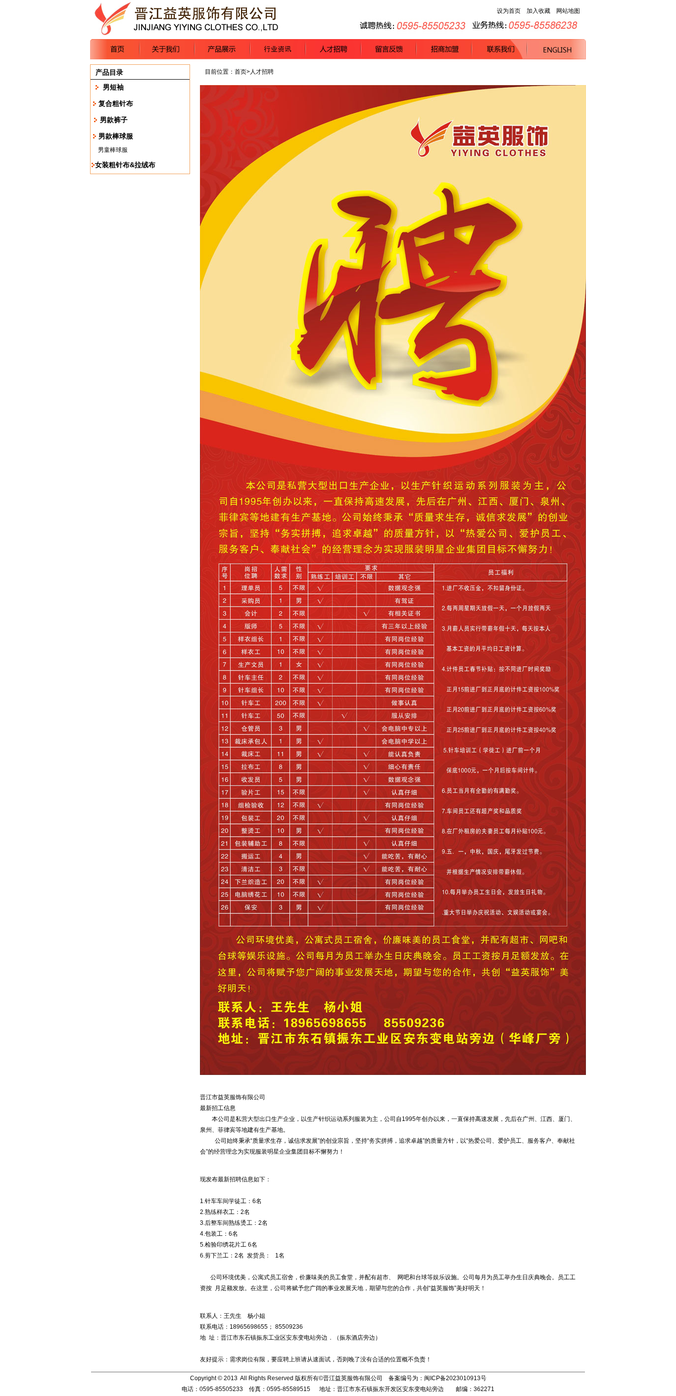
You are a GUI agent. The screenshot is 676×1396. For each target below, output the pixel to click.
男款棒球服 (115, 136)
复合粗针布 (115, 103)
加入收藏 (538, 10)
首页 (240, 71)
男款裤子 (114, 120)
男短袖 (113, 87)
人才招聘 (262, 71)
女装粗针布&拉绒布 (125, 165)
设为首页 (509, 10)
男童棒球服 (113, 149)
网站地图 (568, 10)
